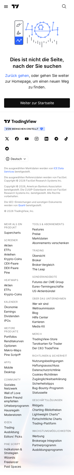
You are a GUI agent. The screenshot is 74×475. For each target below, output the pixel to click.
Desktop (9, 372)
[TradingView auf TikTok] (66, 139)
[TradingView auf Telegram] (56, 139)
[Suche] (64, 6)
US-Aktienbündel (43, 291)
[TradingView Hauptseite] (15, 6)
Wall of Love (12, 393)
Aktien (8, 245)
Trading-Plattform (44, 423)
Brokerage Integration (47, 440)
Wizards (9, 457)
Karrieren (38, 322)
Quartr (21, 205)
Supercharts (12, 232)
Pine (7, 272)
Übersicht (38, 255)
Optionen (10, 345)
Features (38, 229)
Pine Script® (12, 354)
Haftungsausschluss (45, 365)
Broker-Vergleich (43, 264)
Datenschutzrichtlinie (46, 370)
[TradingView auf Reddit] (7, 148)
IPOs (7, 320)
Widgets (37, 405)
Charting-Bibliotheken (46, 409)
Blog (35, 312)
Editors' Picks (13, 436)
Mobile (8, 367)
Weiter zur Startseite (37, 103)
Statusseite (39, 392)
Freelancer (11, 462)
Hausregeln (11, 410)
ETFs (7, 250)
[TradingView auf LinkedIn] (46, 139)
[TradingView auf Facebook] (17, 139)
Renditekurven (14, 341)
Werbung (38, 436)
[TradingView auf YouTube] (27, 139)
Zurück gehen (17, 75)
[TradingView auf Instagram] (36, 139)
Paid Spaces (12, 466)
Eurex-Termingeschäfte (48, 286)
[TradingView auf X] (7, 139)
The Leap (38, 269)
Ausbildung (11, 432)
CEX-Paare (11, 263)
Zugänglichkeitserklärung (49, 379)
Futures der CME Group (48, 282)
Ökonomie (11, 307)
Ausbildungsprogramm (47, 449)
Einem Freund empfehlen (13, 399)
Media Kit (38, 326)
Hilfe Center (40, 317)
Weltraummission (43, 308)
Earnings (10, 311)
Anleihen (9, 254)
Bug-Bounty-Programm (48, 388)
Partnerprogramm (44, 445)
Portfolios (10, 336)
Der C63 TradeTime (45, 348)
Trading (9, 427)
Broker (36, 260)
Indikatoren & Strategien (13, 451)
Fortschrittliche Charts (47, 419)
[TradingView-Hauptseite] (20, 121)
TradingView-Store (44, 339)
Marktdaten (40, 238)
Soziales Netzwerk (10, 386)
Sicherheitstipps (43, 383)
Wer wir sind (40, 303)
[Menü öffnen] (6, 6)
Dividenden (11, 316)
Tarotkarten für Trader (47, 343)
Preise (36, 234)
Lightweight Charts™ (46, 414)
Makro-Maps (12, 350)
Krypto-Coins (13, 259)
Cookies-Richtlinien (45, 374)
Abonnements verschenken (50, 243)
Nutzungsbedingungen (47, 361)
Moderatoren (12, 414)
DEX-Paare (11, 268)
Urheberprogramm (16, 405)
